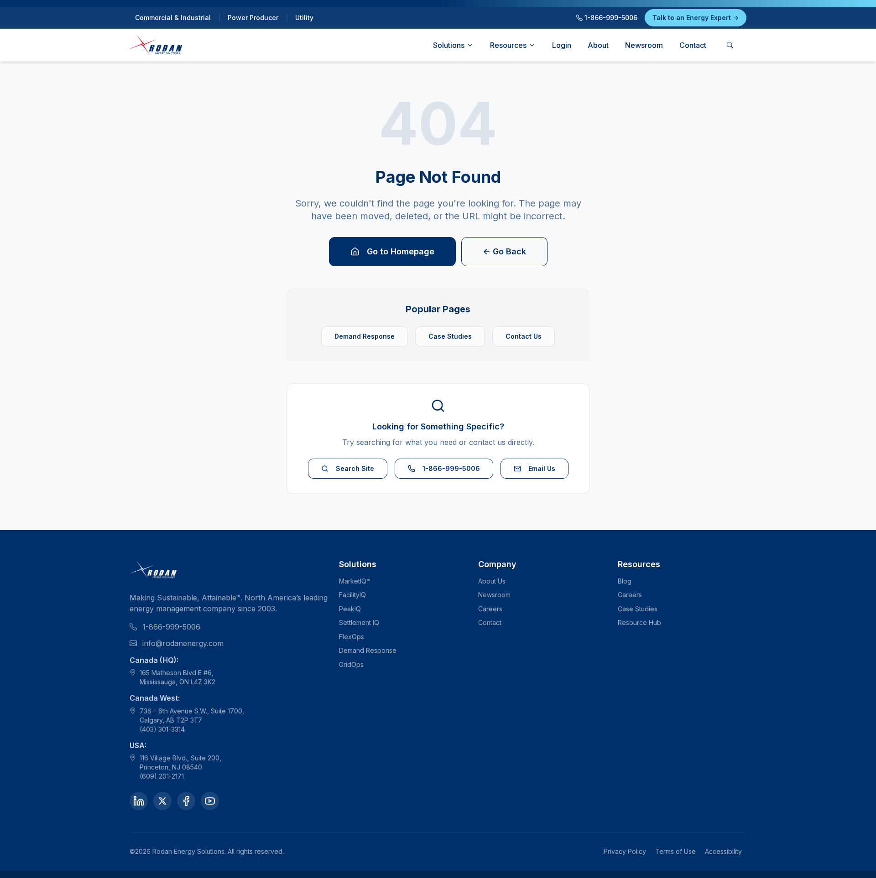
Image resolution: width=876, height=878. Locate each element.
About (598, 45)
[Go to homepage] (156, 45)
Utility (304, 17)
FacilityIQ (352, 595)
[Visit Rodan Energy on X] (162, 801)
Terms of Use (675, 851)
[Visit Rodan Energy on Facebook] (186, 801)
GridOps (351, 664)
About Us (492, 581)
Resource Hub (639, 622)
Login (561, 45)
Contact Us (524, 336)
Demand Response (364, 336)
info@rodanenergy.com (183, 643)
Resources (508, 45)
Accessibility (723, 851)
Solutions (448, 45)
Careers (490, 609)
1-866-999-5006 (610, 17)
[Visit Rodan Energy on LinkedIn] (139, 801)
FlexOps (351, 636)
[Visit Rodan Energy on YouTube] (210, 801)
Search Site (355, 468)
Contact (692, 45)
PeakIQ (350, 609)
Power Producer (253, 17)
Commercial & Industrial (173, 17)
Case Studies (450, 336)
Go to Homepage (400, 251)
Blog (624, 581)
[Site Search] (730, 45)
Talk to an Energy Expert (695, 17)
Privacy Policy (625, 851)
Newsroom (644, 45)
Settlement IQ (359, 622)
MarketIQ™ (354, 581)
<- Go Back (504, 251)
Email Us (541, 468)
